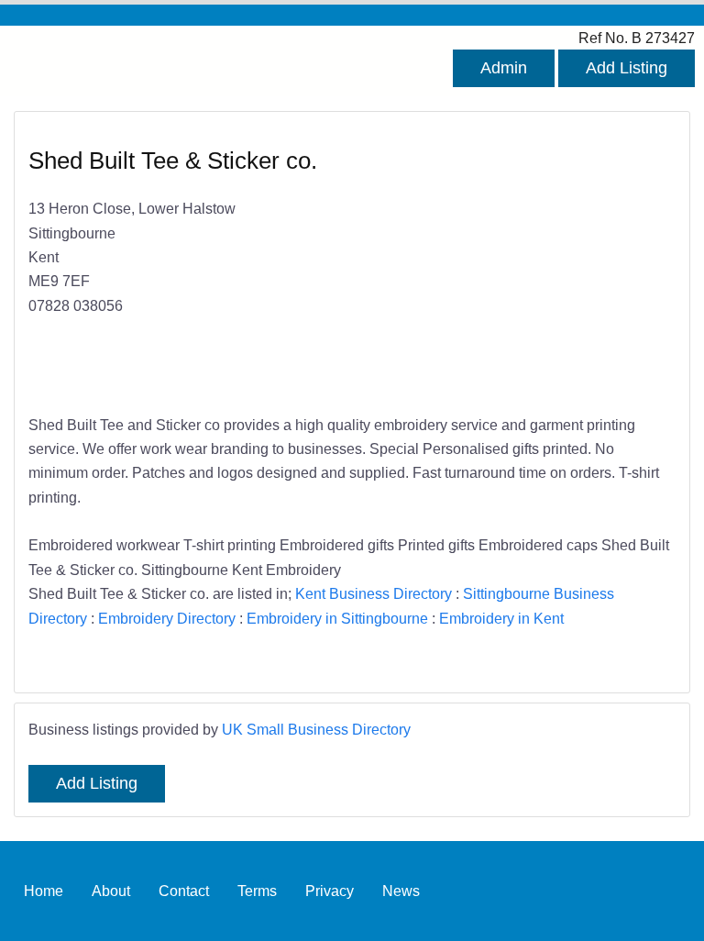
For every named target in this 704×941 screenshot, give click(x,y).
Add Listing (626, 68)
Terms (257, 890)
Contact (184, 890)
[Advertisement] (504, 264)
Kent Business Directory (373, 593)
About (111, 890)
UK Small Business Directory (316, 729)
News (401, 890)
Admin (503, 68)
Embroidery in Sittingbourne (337, 618)
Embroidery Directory (167, 618)
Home (43, 890)
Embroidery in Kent (501, 618)
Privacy (329, 890)
